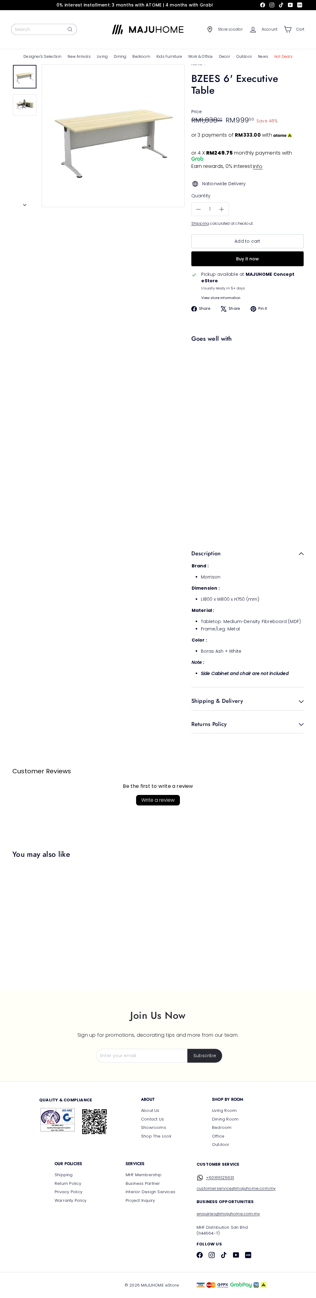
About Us (150, 1110)
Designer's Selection (42, 56)
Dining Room (225, 1119)
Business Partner (143, 1183)
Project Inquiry (140, 1200)
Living (102, 56)
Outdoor (244, 56)
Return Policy (68, 1183)
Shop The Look (156, 1136)
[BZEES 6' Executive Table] (246, 373)
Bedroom (141, 56)
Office (218, 1136)
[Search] (70, 29)
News (263, 56)
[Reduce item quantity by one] (198, 209)
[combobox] (44, 29)
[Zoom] (113, 136)
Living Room (224, 1110)
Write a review (158, 800)
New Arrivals (79, 56)
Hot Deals (283, 56)
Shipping (200, 223)
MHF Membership (143, 1175)
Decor (224, 56)
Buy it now (247, 259)
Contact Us (152, 1119)
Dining (120, 56)
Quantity (201, 196)
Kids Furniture (169, 56)
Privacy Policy (68, 1192)
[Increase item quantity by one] (221, 209)
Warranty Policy (70, 1200)
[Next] (24, 203)
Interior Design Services (150, 1192)
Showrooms (153, 1127)
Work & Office (200, 56)
